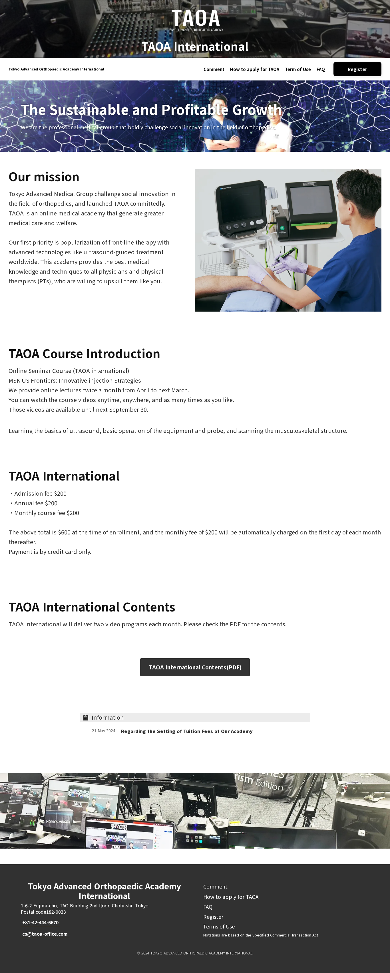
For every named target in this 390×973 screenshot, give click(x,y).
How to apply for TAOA (254, 69)
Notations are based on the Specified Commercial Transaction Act (260, 935)
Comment (214, 69)
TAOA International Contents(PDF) (195, 667)
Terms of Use (219, 926)
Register (213, 916)
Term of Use (298, 69)
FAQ (321, 69)
